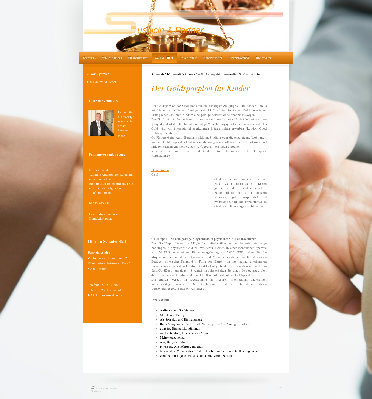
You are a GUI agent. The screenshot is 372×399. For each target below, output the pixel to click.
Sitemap (114, 387)
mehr (121, 135)
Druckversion (102, 387)
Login (278, 387)
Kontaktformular (100, 218)
